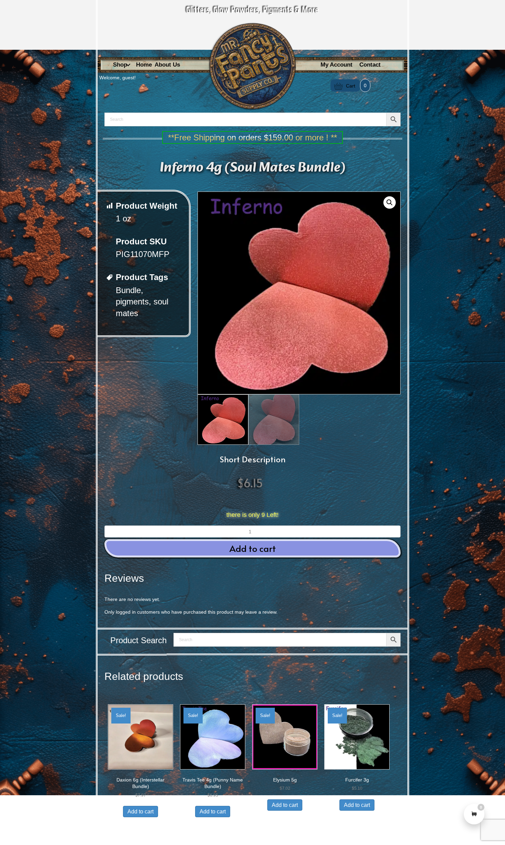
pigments (132, 301)
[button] (128, 65)
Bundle (128, 290)
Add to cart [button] (252, 548)
